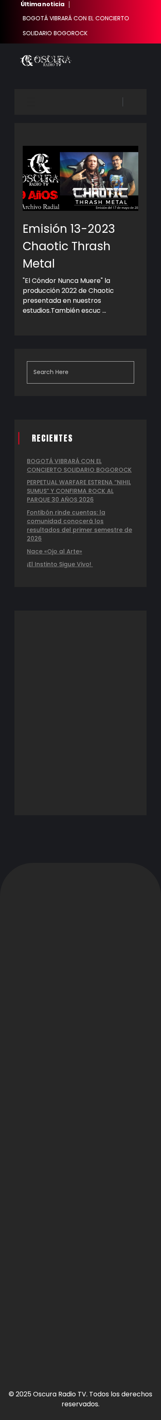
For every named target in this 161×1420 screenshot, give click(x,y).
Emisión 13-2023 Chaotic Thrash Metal (69, 246)
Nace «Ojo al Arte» (54, 551)
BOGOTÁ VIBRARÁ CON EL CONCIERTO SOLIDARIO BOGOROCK (79, 465)
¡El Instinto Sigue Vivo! (60, 564)
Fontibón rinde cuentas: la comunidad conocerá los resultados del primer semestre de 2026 (79, 525)
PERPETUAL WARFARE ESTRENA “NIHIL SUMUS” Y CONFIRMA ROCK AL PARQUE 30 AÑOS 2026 (79, 491)
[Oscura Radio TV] (45, 61)
